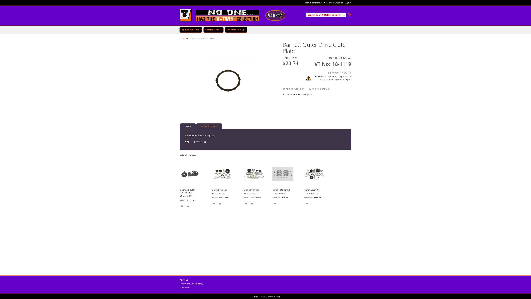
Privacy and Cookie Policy (191, 283)
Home (182, 38)
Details (188, 126)
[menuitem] (190, 30)
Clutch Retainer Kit (281, 190)
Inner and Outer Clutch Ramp (187, 191)
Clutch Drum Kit (219, 190)
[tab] (188, 126)
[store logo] (186, 15)
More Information (209, 126)
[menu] (265, 30)
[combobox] (326, 15)
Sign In (348, 2)
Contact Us (185, 287)
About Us (184, 280)
